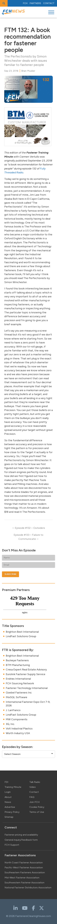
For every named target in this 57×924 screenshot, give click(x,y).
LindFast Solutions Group (21, 636)
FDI (6, 782)
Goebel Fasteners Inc (19, 692)
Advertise (10, 807)
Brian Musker (28, 70)
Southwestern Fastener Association (24, 882)
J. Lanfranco (13, 710)
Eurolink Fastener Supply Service (25, 674)
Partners (35, 3)
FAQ (31, 797)
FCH (25, 3)
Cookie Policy (36, 807)
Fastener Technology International (27, 688)
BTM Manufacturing (18, 665)
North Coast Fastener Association (24, 862)
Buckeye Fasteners (17, 660)
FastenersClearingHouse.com (33, 916)
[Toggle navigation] (51, 12)
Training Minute (13, 787)
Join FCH (34, 802)
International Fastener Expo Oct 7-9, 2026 (28, 703)
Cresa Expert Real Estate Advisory (26, 669)
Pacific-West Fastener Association (24, 867)
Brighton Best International (22, 631)
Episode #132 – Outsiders (30, 527)
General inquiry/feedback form (21, 839)
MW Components (16, 719)
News (8, 802)
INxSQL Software (16, 697)
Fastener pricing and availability (21, 834)
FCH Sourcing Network (20, 683)
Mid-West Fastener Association (22, 877)
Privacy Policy (12, 812)
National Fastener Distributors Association (28, 887)
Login (8, 792)
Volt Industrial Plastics (19, 728)
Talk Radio (34, 782)
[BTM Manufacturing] (27, 126)
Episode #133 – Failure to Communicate (28, 536)
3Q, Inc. (10, 724)
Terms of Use (36, 812)
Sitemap (9, 816)
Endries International (18, 678)
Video (32, 787)
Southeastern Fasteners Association (25, 872)
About (8, 797)
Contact (48, 3)
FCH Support (12, 844)
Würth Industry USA (18, 733)
